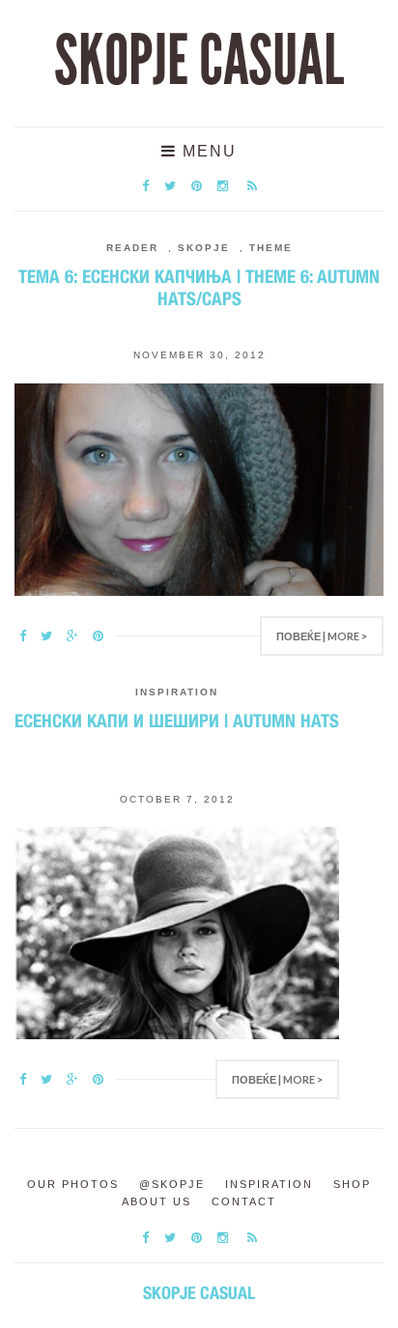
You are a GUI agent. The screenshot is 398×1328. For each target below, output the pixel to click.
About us (156, 1201)
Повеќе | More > (321, 636)
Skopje (204, 247)
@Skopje (172, 1184)
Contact (244, 1201)
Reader (132, 247)
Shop (352, 1184)
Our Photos (73, 1184)
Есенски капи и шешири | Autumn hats (176, 720)
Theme (271, 247)
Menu (207, 151)
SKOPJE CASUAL (199, 60)
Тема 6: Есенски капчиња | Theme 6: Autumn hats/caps (199, 287)
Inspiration (176, 692)
